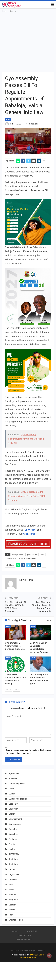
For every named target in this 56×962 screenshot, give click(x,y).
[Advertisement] (28, 42)
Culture (12, 794)
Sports (12, 910)
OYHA (42, 554)
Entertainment (15, 819)
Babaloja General (18, 554)
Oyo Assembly (11, 558)
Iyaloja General (32, 554)
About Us (32, 931)
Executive (13, 829)
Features (13, 839)
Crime (11, 789)
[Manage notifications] (49, 955)
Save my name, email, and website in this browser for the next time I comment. (28, 751)
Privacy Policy (24, 939)
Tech (11, 915)
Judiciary (13, 859)
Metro (11, 884)
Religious (13, 900)
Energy (12, 814)
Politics (12, 894)
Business (13, 779)
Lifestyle (13, 879)
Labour (12, 869)
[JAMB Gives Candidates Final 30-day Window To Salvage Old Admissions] (15, 664)
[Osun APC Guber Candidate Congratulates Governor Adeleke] (40, 632)
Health (12, 849)
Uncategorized (16, 920)
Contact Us (24, 935)
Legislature (14, 874)
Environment (15, 824)
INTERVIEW (14, 854)
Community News (17, 783)
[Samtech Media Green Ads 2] (28, 371)
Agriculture (14, 773)
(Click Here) (30, 529)
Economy (13, 804)
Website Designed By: (21, 955)
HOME (15, 931)
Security (12, 905)
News (8, 119)
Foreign (12, 844)
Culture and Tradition (19, 799)
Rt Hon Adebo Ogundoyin (27, 558)
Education (13, 809)
